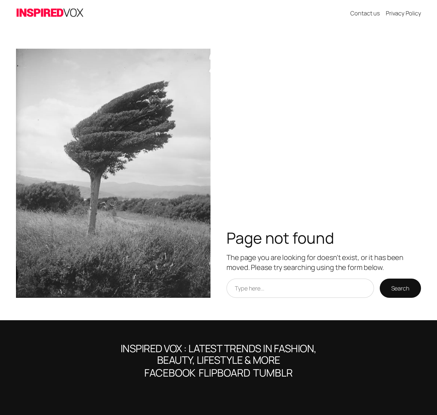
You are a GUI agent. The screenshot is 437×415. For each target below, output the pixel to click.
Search (400, 288)
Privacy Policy (403, 13)
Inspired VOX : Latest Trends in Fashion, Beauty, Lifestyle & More (219, 354)
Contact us (365, 13)
